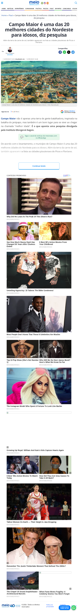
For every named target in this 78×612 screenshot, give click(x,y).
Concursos (67, 8)
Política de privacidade (50, 606)
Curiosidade (29, 8)
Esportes (58, 8)
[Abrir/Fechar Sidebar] (2, 3)
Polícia (45, 8)
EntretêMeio (19, 8)
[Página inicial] (34, 2)
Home (4, 8)
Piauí (51, 8)
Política (38, 8)
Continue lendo (39, 166)
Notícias (10, 8)
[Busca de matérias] (76, 3)
